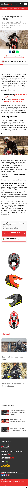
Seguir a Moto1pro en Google (15, 56)
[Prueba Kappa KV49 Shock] (14, 154)
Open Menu (25, 4)
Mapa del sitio (22, 481)
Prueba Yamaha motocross (14, 1)
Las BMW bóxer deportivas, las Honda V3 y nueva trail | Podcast (18, 412)
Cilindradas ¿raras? (14, 8)
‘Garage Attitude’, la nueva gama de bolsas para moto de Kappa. (15, 96)
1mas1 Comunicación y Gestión (11, 481)
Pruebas (22, 8)
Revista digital (4, 485)
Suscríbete (4, 8)
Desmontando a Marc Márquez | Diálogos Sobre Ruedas (17, 421)
